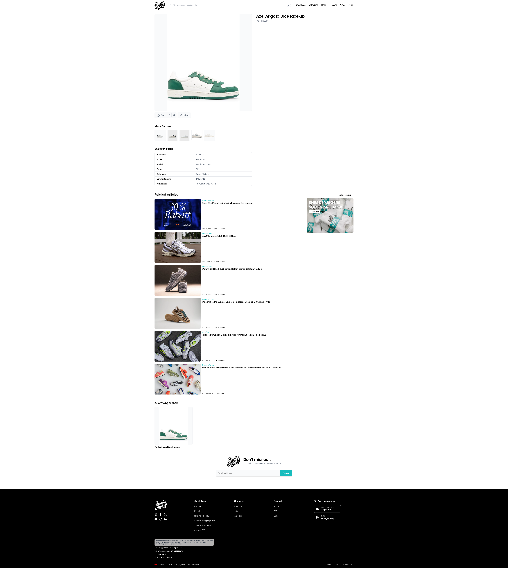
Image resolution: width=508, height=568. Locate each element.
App (342, 5)
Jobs (236, 511)
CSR (276, 516)
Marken (197, 506)
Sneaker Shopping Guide (204, 520)
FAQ (275, 511)
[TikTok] (160, 519)
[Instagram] (156, 514)
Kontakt (277, 506)
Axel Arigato (201, 159)
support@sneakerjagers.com (170, 548)
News (334, 5)
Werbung (238, 516)
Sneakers (300, 5)
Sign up (286, 473)
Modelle (197, 511)
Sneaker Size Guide (202, 525)
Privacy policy (348, 564)
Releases (313, 5)
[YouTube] (156, 519)
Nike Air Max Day (201, 516)
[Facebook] (160, 514)
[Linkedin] (165, 519)
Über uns (238, 506)
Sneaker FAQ (199, 530)
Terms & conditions (334, 564)
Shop (350, 5)
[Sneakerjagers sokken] (330, 215)
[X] (165, 514)
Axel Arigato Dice (203, 164)
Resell (324, 5)
